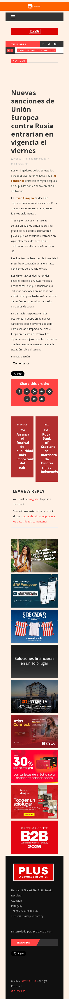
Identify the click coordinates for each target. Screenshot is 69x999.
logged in (34, 499)
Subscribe (19, 991)
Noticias (37, 50)
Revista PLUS (29, 981)
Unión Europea (24, 198)
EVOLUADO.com (42, 931)
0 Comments (21, 164)
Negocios (25, 50)
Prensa (17, 158)
